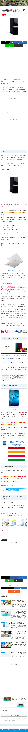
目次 (12, 98)
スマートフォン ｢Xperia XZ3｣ (10, 107)
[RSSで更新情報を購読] (14, 591)
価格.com (14, 409)
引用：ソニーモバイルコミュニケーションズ (10, 355)
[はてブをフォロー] (20, 588)
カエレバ (18, 445)
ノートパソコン (8, 105)
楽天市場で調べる (16, 447)
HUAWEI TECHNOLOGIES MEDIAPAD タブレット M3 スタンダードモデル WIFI (16, 443)
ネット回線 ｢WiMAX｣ (8, 111)
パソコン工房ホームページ (14, 199)
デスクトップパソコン (10, 103)
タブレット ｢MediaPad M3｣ (10, 108)
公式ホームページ (22, 355)
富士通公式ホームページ (14, 270)
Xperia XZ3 (6, 358)
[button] (18, 45)
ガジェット (4, 539)
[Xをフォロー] (7, 588)
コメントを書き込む (14, 715)
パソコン (6, 101)
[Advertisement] (14, 63)
